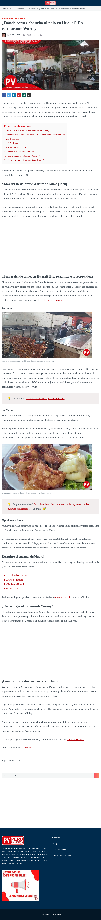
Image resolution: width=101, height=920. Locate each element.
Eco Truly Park (11, 588)
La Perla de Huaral (13, 579)
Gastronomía (7, 18)
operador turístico (63, 597)
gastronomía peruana (51, 300)
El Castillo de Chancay (15, 575)
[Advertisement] (50, 803)
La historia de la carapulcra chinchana (45, 398)
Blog (54, 843)
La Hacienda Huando (14, 584)
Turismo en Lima (14, 760)
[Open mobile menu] (3, 3)
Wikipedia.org (26, 747)
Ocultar (29, 126)
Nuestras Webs (59, 849)
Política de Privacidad (62, 855)
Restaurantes (19, 18)
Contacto (56, 837)
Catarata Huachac (75, 739)
